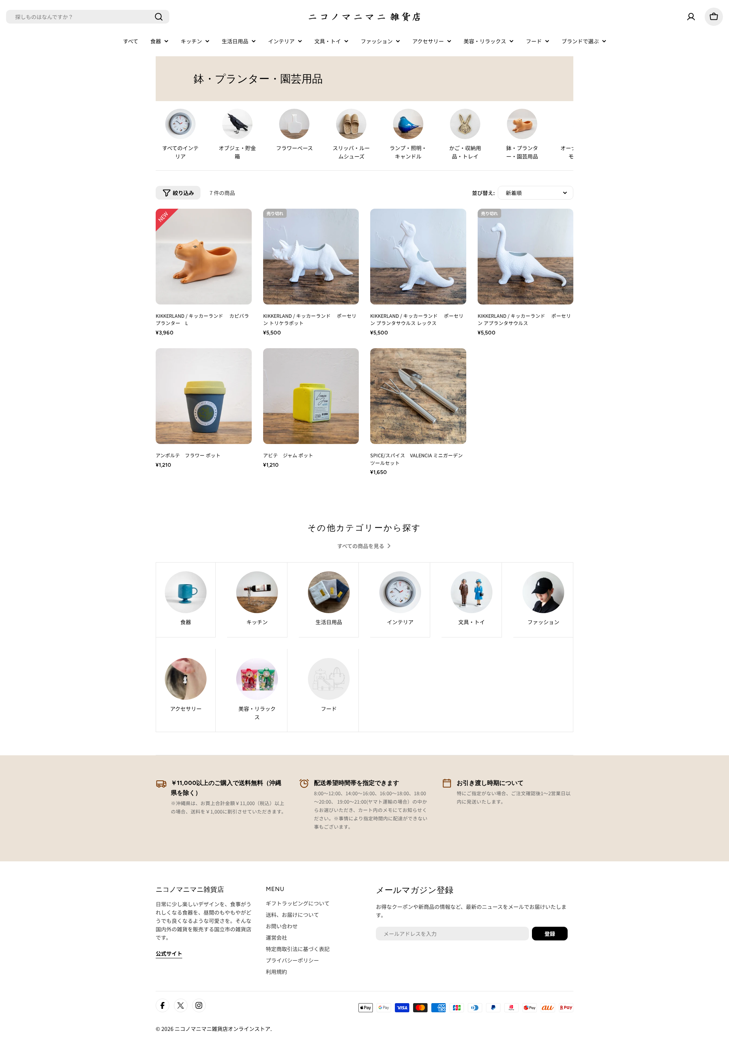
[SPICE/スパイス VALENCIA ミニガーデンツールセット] (418, 396)
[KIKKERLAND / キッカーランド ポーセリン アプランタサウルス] (526, 257)
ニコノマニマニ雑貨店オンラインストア (222, 1028)
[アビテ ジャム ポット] (311, 396)
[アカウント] (691, 16)
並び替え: (483, 193)
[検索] (158, 16)
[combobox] (87, 17)
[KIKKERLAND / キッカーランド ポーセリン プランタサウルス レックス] (418, 257)
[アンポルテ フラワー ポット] (204, 396)
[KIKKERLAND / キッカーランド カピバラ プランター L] (204, 257)
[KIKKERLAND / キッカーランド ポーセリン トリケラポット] (311, 257)
